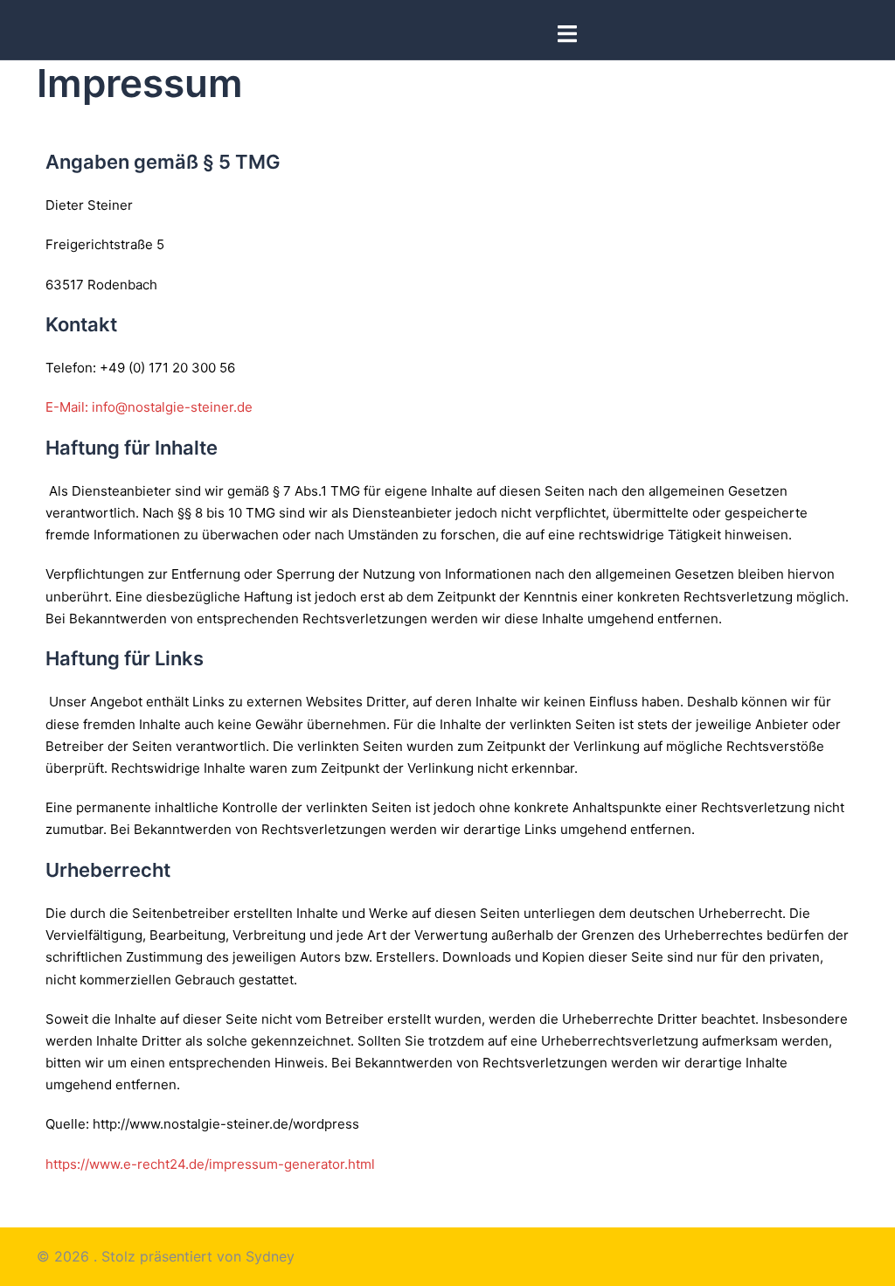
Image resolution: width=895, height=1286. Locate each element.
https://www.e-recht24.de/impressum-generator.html (210, 1164)
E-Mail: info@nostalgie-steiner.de (149, 407)
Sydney (270, 1256)
